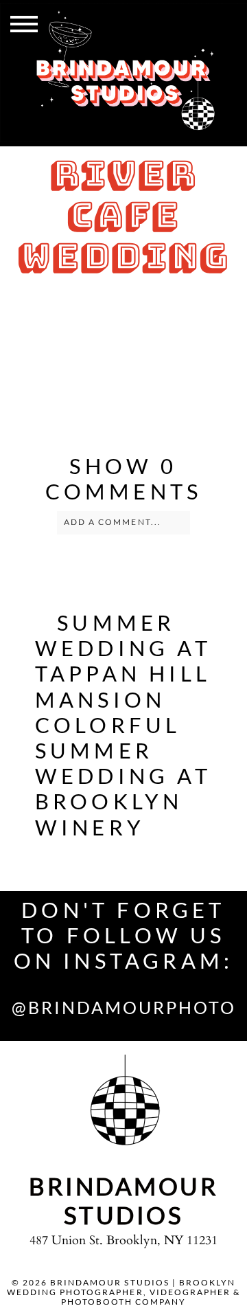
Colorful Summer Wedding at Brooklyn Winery (123, 776)
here (150, 378)
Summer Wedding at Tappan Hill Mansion (123, 660)
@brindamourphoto (124, 1007)
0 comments (123, 478)
